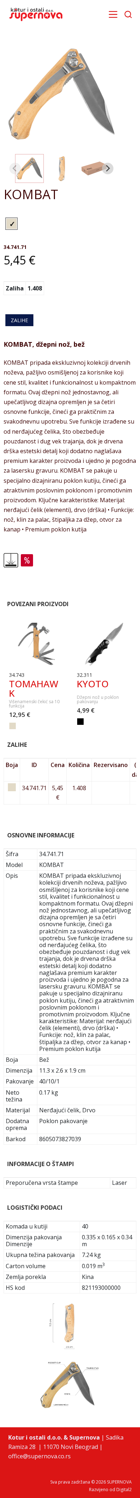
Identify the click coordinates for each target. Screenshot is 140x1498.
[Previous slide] (15, 168)
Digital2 (124, 1489)
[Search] (128, 14)
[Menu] (113, 14)
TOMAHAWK (33, 688)
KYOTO (93, 683)
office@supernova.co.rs (39, 1456)
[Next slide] (107, 168)
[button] (29, 168)
